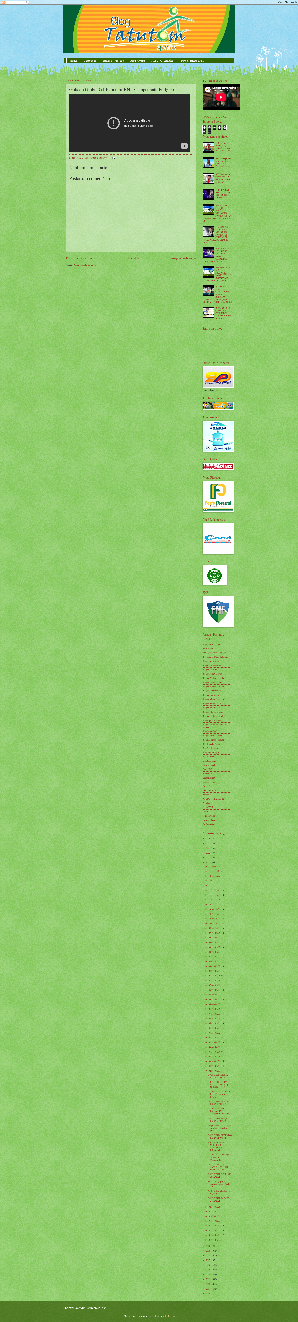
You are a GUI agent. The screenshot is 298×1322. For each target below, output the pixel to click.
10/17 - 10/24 (215, 913)
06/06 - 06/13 (215, 1004)
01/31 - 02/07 (215, 1220)
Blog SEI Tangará (210, 748)
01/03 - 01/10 (215, 1239)
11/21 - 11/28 (215, 890)
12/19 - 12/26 (215, 871)
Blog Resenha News (211, 743)
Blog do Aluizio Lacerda (213, 677)
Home (73, 61)
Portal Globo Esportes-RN (214, 798)
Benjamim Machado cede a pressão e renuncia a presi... (219, 1128)
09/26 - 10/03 (215, 928)
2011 (208, 1288)
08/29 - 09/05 (215, 947)
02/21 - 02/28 (215, 1206)
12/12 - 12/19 (215, 875)
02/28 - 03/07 (215, 1070)
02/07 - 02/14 (215, 1216)
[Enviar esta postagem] (113, 157)
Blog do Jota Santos (211, 694)
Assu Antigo (137, 61)
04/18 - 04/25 (215, 1037)
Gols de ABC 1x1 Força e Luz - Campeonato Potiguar (219, 1094)
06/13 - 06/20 (215, 999)
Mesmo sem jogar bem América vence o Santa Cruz (219, 1184)
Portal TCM (208, 807)
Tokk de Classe (209, 819)
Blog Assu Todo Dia (211, 644)
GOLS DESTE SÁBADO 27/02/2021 (219, 1199)
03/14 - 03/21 (215, 1061)
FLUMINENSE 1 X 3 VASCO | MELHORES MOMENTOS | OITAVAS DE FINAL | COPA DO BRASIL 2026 (216, 234)
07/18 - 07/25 (215, 975)
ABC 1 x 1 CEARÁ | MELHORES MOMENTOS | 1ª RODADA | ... (216, 1146)
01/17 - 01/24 (215, 1230)
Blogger (170, 1315)
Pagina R (206, 786)
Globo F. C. (207, 769)
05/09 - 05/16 (215, 1023)
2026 (208, 838)
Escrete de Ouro (209, 760)
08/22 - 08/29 (215, 951)
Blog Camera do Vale (212, 665)
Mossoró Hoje (209, 781)
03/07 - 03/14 (215, 1065)
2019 (208, 1250)
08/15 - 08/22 (215, 956)
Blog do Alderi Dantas (212, 673)
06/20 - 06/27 (215, 994)
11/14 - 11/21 (215, 894)
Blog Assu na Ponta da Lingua (215, 656)
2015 (208, 1269)
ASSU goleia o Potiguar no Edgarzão (219, 1192)
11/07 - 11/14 (215, 899)
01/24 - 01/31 (215, 1225)
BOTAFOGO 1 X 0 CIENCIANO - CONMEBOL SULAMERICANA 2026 (223, 313)
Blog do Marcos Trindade (213, 711)
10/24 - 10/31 (215, 909)
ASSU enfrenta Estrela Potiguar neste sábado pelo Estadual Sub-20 (222, 146)
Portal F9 (207, 794)
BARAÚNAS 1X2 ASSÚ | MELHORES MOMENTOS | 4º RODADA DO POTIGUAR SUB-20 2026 (217, 274)
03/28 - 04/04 (215, 1051)
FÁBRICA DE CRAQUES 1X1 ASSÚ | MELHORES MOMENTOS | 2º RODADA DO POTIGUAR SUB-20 (217, 213)
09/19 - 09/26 (215, 932)
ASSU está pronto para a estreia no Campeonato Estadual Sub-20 (223, 162)
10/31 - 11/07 (215, 904)
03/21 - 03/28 (215, 1056)
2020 (208, 1245)
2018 (208, 1255)
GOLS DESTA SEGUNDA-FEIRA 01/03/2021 (220, 1136)
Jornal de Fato (209, 773)
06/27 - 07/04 (215, 989)
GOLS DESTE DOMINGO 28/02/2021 (219, 1175)
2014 (208, 1274)
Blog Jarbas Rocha (210, 731)
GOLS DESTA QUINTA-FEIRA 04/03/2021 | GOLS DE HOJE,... (219, 1084)
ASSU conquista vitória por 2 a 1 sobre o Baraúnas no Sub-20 (222, 178)
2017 (208, 1260)
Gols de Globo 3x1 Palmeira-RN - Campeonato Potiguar (218, 1111)
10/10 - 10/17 (215, 918)
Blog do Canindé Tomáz (213, 682)
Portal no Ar (208, 802)
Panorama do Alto (210, 790)
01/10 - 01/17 (215, 1235)
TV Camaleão (208, 824)
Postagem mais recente (80, 258)
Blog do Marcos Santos (212, 707)
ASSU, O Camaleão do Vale (215, 652)
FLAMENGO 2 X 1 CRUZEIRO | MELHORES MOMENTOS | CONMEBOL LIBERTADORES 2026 (217, 255)
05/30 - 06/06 (215, 1008)
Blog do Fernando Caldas (213, 690)
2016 (208, 1264)
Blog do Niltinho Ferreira (214, 715)
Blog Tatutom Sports (211, 752)
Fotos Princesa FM (192, 61)
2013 (208, 1279)
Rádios (205, 811)
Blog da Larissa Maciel (212, 669)
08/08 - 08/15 (215, 961)
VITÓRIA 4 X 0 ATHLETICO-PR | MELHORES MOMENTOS (223, 193)
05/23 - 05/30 (215, 1013)
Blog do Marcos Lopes (212, 703)
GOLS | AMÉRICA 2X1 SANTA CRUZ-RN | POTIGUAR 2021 (218, 1167)
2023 (208, 852)
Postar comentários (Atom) (85, 264)
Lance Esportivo (210, 777)
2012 (208, 1283)
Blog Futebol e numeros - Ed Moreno (215, 726)
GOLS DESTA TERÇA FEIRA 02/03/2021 (218, 1119)
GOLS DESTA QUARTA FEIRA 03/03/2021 (219, 1102)
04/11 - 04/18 (215, 1042)
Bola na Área (208, 756)
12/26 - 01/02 (215, 866)
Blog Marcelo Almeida (212, 735)
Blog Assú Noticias (211, 661)
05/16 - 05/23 (215, 1018)
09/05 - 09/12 (215, 942)
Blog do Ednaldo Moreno (213, 686)
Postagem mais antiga (183, 258)
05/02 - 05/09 (215, 1027)
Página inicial (132, 258)
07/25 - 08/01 (215, 970)
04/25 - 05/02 (215, 1032)
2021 (208, 862)
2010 (208, 1293)
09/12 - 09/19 (215, 937)
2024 (208, 847)
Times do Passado (113, 61)
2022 (208, 857)
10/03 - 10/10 (215, 923)
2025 (208, 843)
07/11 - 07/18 (215, 980)
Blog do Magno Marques (213, 699)
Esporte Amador (210, 764)
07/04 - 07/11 (215, 985)
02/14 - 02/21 (215, 1211)
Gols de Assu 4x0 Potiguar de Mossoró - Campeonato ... (219, 1157)
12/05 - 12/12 (215, 880)
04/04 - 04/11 (215, 1047)
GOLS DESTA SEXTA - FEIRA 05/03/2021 (218, 1076)
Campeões (90, 61)
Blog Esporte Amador (212, 720)
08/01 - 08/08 (215, 966)
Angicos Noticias (210, 648)
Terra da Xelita (209, 815)
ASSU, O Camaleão (163, 61)
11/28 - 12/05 (215, 885)
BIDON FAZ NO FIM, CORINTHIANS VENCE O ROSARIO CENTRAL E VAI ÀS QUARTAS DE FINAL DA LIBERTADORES (217, 294)
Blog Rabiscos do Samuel (213, 739)
